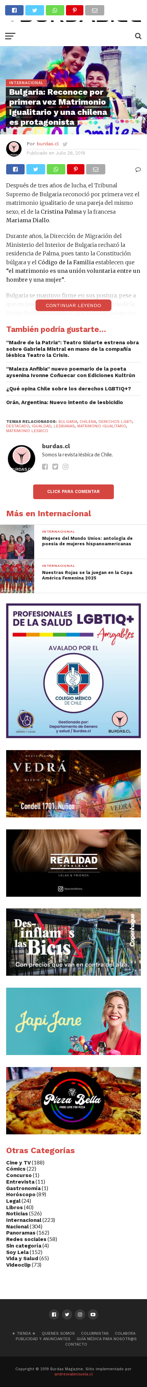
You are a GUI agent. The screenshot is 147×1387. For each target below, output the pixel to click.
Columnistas (95, 1333)
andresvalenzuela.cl (73, 1374)
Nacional (17, 1227)
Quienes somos (58, 1333)
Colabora (125, 1333)
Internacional (23, 1220)
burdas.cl (48, 143)
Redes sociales (26, 1239)
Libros (14, 1207)
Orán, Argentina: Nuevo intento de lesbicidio (64, 402)
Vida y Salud (22, 1258)
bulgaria (67, 421)
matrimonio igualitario (101, 426)
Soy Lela (17, 1252)
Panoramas (21, 1233)
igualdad (41, 426)
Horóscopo (21, 1194)
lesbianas (64, 426)
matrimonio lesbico (27, 431)
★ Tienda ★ (24, 1333)
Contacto (76, 1344)
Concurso (19, 1175)
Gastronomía (23, 1188)
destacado (17, 426)
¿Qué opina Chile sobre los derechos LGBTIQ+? (68, 389)
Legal (13, 1201)
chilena (88, 421)
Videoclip (18, 1265)
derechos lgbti (115, 421)
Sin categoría (23, 1246)
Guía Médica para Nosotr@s (107, 1339)
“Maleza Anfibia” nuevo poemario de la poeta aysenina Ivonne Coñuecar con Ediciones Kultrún (70, 372)
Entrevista (20, 1182)
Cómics (16, 1169)
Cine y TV (18, 1163)
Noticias (17, 1214)
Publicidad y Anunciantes (43, 1339)
